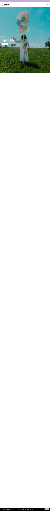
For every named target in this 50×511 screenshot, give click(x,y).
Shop (25, 4)
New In (20, 4)
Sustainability (39, 4)
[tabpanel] (25, 40)
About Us (31, 4)
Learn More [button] (31, 509)
